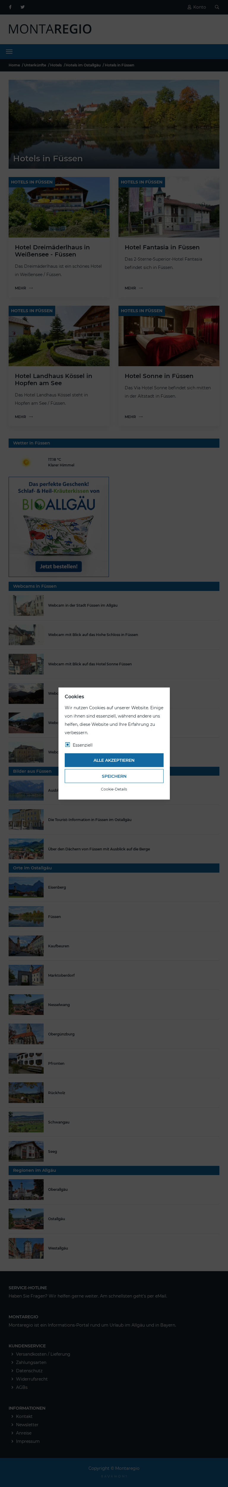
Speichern (114, 776)
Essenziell (83, 745)
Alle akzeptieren (114, 760)
